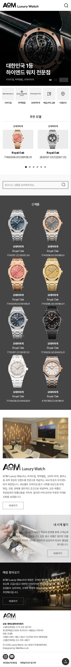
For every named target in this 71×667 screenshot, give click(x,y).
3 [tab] (33, 167)
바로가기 (13, 504)
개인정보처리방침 (10, 663)
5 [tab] (41, 167)
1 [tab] (26, 167)
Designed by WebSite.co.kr (16, 648)
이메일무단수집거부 (28, 663)
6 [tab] (45, 167)
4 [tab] (37, 167)
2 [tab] (30, 167)
